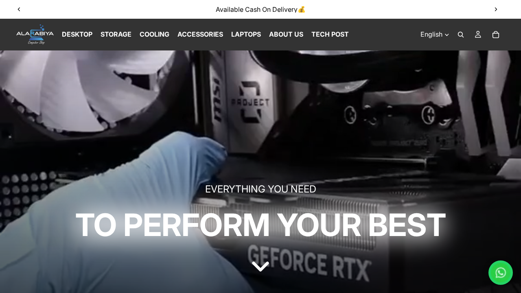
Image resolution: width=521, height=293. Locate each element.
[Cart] (496, 35)
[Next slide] (496, 9)
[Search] (461, 35)
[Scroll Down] (260, 266)
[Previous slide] (19, 9)
